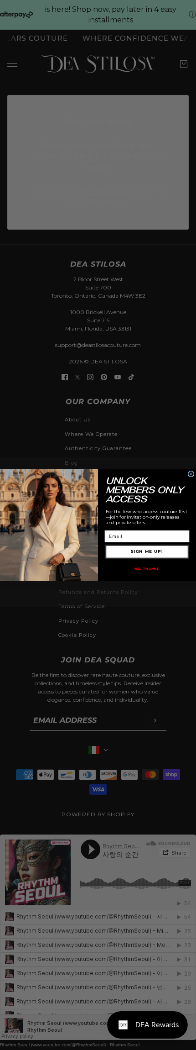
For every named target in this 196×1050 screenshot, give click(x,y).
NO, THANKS (147, 568)
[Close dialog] (190, 474)
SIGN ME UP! (147, 551)
